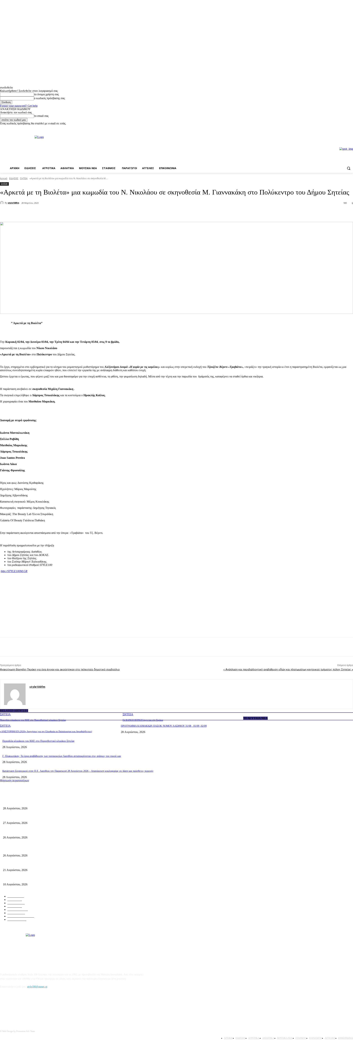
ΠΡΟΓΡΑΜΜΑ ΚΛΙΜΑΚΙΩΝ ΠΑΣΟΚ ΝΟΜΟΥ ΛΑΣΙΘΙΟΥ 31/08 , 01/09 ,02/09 (164, 726)
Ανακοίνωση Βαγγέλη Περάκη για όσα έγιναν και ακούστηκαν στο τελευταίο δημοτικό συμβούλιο (60, 669)
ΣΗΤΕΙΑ (24, 178)
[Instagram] (351, 128)
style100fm (13, 202)
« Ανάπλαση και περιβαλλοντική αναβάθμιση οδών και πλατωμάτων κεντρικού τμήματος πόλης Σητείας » (288, 669)
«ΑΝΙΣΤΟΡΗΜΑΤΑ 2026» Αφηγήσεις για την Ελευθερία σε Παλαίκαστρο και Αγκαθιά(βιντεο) (46, 731)
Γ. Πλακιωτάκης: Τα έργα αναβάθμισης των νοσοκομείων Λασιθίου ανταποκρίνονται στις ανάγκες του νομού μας (61, 756)
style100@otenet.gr (37, 986)
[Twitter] (49, 212)
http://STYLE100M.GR (14, 571)
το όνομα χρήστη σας (46, 94)
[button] (348, 168)
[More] (62, 212)
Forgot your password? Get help (19, 105)
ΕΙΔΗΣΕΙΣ (13, 178)
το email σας (41, 115)
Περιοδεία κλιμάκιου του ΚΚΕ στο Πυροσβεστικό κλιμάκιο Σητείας (33, 720)
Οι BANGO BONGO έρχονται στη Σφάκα (143, 720)
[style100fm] (2, 203)
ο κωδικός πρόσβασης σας (49, 98)
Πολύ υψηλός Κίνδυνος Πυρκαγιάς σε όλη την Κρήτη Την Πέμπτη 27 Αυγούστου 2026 (49, 849)
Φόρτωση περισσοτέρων (14, 780)
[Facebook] (346, 128)
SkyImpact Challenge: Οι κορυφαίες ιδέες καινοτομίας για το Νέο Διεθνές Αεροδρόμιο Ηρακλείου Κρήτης (59, 878)
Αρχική (3, 178)
